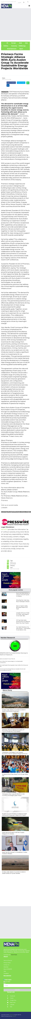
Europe (13, 43)
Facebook (12, 996)
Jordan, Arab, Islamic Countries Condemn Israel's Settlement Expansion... (14, 710)
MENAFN (5, 92)
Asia (26, 43)
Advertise (6, 967)
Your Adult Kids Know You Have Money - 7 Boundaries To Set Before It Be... (23, 628)
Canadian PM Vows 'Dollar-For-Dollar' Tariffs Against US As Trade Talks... (23, 614)
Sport (20, 48)
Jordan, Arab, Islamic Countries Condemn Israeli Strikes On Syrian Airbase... (14, 872)
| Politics (5, 46)
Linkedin (12, 1004)
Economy (14, 46)
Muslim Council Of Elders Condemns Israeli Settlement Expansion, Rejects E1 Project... (14, 814)
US (5, 43)
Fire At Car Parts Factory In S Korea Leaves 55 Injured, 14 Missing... (23, 595)
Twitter (12, 998)
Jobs (5, 971)
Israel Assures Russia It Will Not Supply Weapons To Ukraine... (13, 833)
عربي (19, 2)
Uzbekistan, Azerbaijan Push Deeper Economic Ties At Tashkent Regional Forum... (15, 753)
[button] (23, 2)
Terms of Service (8, 960)
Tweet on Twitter (21, 82)
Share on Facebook (11, 82)
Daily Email (12, 1002)
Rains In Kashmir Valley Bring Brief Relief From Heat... (22, 607)
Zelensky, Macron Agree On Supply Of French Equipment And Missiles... (13, 730)
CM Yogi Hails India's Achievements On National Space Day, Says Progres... (23, 621)
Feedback (6, 973)
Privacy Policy (7, 962)
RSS (11, 1006)
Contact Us (6, 964)
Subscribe (17, 989)
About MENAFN (8, 969)
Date (3, 78)
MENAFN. (11, 1014)
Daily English (8, 979)
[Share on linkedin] (8, 85)
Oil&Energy (24, 46)
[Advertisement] (15, 24)
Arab (20, 43)
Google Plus (13, 1000)
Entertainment (9, 48)
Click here (14, 954)
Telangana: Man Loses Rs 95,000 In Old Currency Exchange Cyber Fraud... (13, 794)
